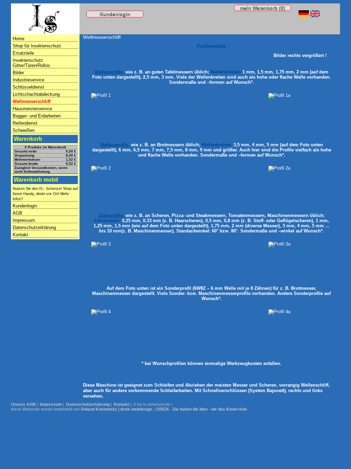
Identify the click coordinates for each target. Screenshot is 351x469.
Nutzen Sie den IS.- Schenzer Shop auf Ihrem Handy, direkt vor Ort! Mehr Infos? (45, 193)
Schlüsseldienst (28, 87)
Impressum (24, 220)
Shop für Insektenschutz (37, 45)
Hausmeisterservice (32, 108)
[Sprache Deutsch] (304, 15)
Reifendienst (25, 123)
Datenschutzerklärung (34, 227)
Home (18, 38)
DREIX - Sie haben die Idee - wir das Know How (201, 409)
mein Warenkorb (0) (262, 8)
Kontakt (20, 234)
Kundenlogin (115, 14)
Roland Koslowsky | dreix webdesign (116, 409)
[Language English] (315, 15)
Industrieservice (28, 79)
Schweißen (24, 130)
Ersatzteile (23, 53)
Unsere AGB (23, 404)
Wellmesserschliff (31, 101)
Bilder (18, 72)
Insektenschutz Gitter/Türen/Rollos (31, 63)
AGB (17, 213)
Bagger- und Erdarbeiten (37, 115)
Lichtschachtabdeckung (36, 94)
